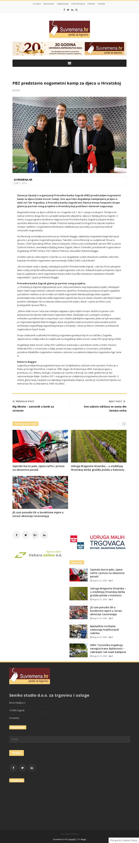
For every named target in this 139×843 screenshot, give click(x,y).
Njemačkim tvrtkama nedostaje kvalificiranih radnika (104, 630)
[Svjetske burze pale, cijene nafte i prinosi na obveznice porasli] (79, 574)
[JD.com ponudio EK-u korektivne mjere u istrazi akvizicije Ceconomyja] (79, 612)
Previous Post (25, 401)
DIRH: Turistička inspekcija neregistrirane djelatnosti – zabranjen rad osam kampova (108, 649)
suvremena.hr (23, 179)
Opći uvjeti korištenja (69, 834)
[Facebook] (64, 9)
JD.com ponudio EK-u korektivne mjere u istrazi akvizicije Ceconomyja (38, 514)
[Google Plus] (35, 535)
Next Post (115, 401)
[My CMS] (69, 29)
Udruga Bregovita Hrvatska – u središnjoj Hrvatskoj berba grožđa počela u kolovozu (97, 467)
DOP (17, 90)
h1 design (82, 839)
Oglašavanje (63, 3)
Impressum (48, 3)
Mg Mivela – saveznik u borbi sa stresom (33, 408)
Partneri (91, 3)
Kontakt (101, 3)
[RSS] (76, 9)
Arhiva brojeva (78, 3)
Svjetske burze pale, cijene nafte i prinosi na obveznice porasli (107, 573)
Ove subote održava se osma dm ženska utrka (105, 408)
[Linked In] (72, 9)
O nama (37, 3)
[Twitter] (68, 9)
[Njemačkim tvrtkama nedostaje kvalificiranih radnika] (79, 631)
